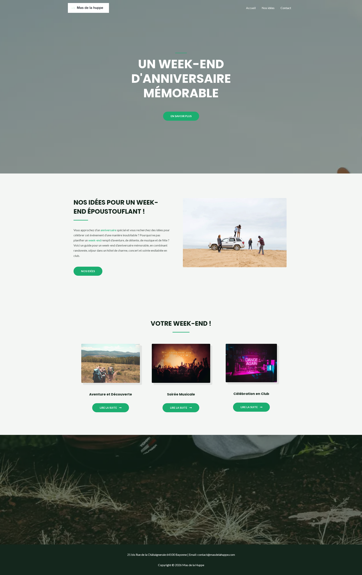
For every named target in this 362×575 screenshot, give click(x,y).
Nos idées (268, 8)
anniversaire (108, 230)
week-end (94, 240)
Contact (286, 8)
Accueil (251, 8)
